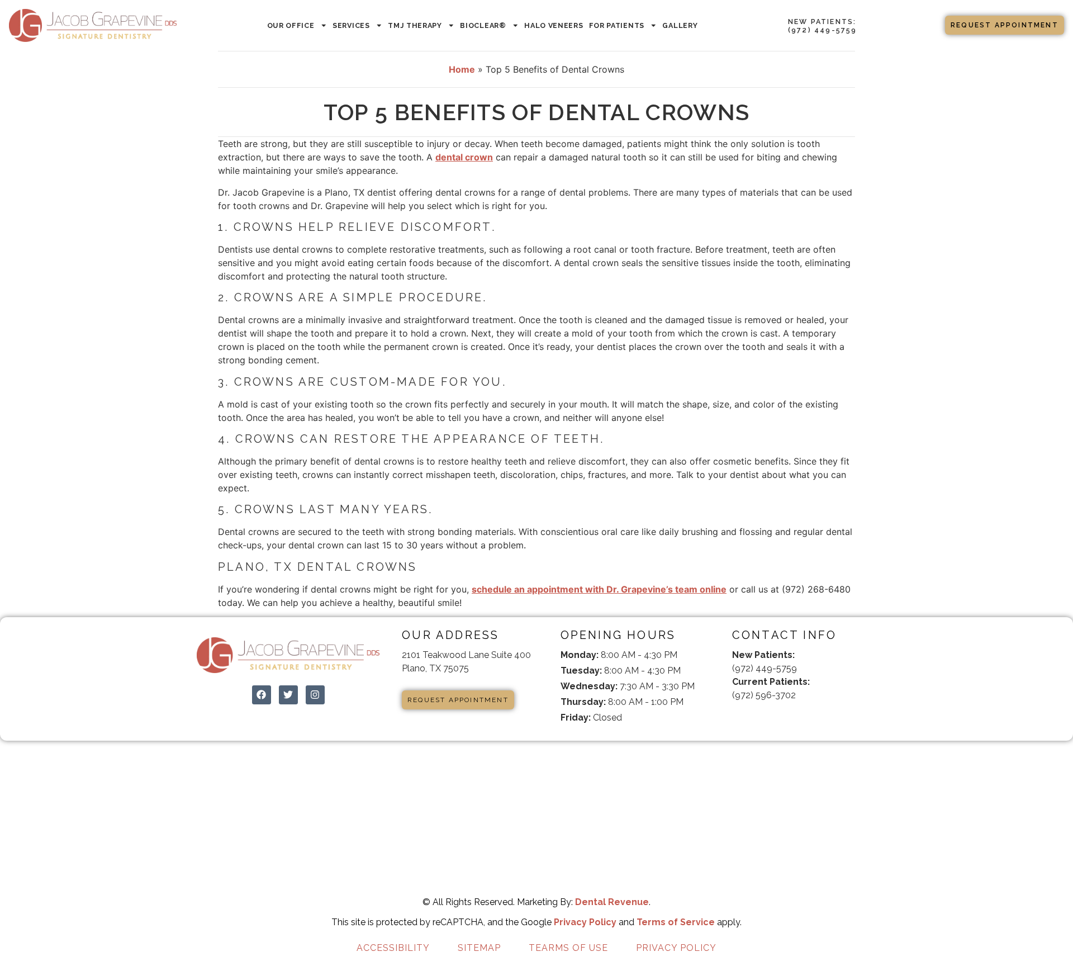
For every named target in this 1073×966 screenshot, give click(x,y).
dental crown (464, 157)
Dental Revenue (612, 902)
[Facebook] (261, 694)
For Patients (616, 25)
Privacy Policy (585, 922)
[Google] (772, 719)
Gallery (679, 25)
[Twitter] (288, 694)
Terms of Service (676, 922)
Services (351, 25)
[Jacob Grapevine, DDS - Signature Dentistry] (93, 25)
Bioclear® (483, 25)
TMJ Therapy (415, 25)
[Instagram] (315, 694)
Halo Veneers (553, 25)
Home (462, 69)
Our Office (291, 25)
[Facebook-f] (742, 719)
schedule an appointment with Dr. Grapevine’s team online (599, 589)
